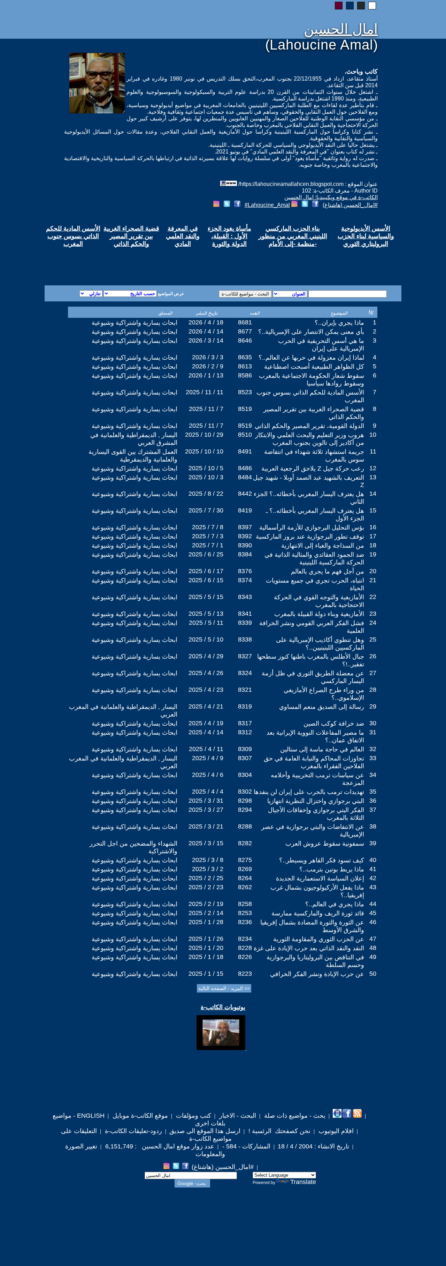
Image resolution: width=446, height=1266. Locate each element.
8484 (245, 477)
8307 (245, 758)
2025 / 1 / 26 (206, 938)
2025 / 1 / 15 (206, 973)
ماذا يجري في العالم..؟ (334, 904)
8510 (245, 434)
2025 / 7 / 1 (207, 545)
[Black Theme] (361, 5)
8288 (245, 826)
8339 (245, 622)
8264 (245, 878)
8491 (245, 451)
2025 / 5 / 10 (206, 639)
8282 (245, 843)
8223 (245, 973)
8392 (245, 536)
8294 (245, 809)
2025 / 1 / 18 (206, 956)
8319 (245, 706)
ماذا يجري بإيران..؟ (339, 322)
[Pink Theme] (339, 5)
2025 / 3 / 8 (207, 859)
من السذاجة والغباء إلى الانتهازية (322, 545)
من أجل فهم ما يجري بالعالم (327, 571)
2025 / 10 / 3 (206, 477)
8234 (245, 938)
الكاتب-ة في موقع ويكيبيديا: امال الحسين (331, 197)
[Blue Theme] (350, 5)
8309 (245, 749)
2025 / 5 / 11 (206, 622)
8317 (245, 723)
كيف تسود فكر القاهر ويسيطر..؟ (321, 860)
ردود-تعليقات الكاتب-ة (132, 1131)
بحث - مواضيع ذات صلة (293, 1115)
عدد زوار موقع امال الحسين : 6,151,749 (158, 1146)
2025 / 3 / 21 (206, 826)
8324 (245, 672)
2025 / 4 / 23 (206, 689)
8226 (245, 956)
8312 (245, 732)
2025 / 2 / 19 (206, 903)
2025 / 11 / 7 (206, 408)
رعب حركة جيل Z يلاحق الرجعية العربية (312, 468)
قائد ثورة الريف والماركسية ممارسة (317, 913)
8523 (245, 392)
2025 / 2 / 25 (206, 878)
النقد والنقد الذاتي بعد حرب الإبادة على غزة (309, 948)
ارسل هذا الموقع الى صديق (204, 1131)
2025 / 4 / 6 (207, 774)
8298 (245, 800)
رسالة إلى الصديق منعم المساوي (321, 706)
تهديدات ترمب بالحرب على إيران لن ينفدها (309, 791)
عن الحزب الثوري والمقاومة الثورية (318, 939)
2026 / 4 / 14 (206, 331)
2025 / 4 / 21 (206, 706)
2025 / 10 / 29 (204, 434)
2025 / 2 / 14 (206, 912)
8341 (245, 613)
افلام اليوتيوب (335, 1131)
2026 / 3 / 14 (206, 340)
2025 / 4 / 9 (207, 758)
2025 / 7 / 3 (207, 536)
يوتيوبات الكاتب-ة (223, 1007)
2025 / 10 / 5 (206, 468)
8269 (245, 869)
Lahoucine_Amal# (267, 205)
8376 (245, 571)
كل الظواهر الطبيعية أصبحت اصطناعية (314, 366)
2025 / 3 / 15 (206, 843)
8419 (245, 510)
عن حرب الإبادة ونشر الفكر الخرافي (317, 974)
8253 (245, 912)
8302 (245, 791)
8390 (245, 545)
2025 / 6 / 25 (206, 554)
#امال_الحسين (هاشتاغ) (350, 205)
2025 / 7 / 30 (206, 510)
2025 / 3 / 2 (207, 869)
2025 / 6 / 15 (206, 580)
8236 (245, 922)
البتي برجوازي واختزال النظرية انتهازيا (315, 800)
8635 (245, 357)
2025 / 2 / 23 (206, 887)
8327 (245, 656)
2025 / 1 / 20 (206, 947)
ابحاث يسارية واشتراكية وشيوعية (134, 322)
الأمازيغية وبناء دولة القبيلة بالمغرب (319, 613)
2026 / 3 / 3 (207, 357)
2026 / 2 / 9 (207, 366)
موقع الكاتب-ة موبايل (139, 1115)
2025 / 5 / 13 (206, 613)
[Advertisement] (138, 260)
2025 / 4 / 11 (206, 749)
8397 (245, 527)
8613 (245, 366)
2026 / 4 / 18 (206, 322)
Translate (303, 1181)
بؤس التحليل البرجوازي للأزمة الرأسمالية (311, 527)
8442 (245, 493)
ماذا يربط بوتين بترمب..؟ (331, 869)
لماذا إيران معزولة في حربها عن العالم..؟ (311, 357)
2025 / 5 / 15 (206, 596)
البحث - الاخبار (236, 1115)
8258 (245, 903)
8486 (245, 468)
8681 (245, 322)
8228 (245, 947)
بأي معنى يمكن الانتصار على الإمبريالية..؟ (311, 331)
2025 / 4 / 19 (206, 723)
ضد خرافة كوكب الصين (333, 723)
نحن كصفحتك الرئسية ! (278, 1131)
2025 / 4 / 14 (206, 732)
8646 (245, 340)
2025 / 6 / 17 (206, 571)
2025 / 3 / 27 (206, 809)
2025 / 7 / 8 (207, 527)
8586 (245, 375)
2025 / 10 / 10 (204, 451)
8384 (245, 554)
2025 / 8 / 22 (206, 493)
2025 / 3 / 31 (206, 800)
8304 (245, 774)
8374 (245, 580)
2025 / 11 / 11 (204, 392)
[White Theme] (372, 5)
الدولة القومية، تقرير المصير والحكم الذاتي (309, 425)
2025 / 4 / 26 (206, 672)
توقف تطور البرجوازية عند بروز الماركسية (310, 536)
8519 (245, 408)
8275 (245, 859)
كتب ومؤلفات (192, 1115)
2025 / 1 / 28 (206, 922)
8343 (245, 596)
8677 (245, 331)
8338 (245, 639)
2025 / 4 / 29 (206, 656)
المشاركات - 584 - (245, 1146)
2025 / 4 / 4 (207, 791)
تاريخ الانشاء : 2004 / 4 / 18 (313, 1146)
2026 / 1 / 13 (206, 375)
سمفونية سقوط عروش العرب (324, 843)
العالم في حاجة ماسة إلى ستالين (322, 749)
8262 (245, 887)
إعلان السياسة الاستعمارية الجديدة (320, 878)
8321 (245, 689)
